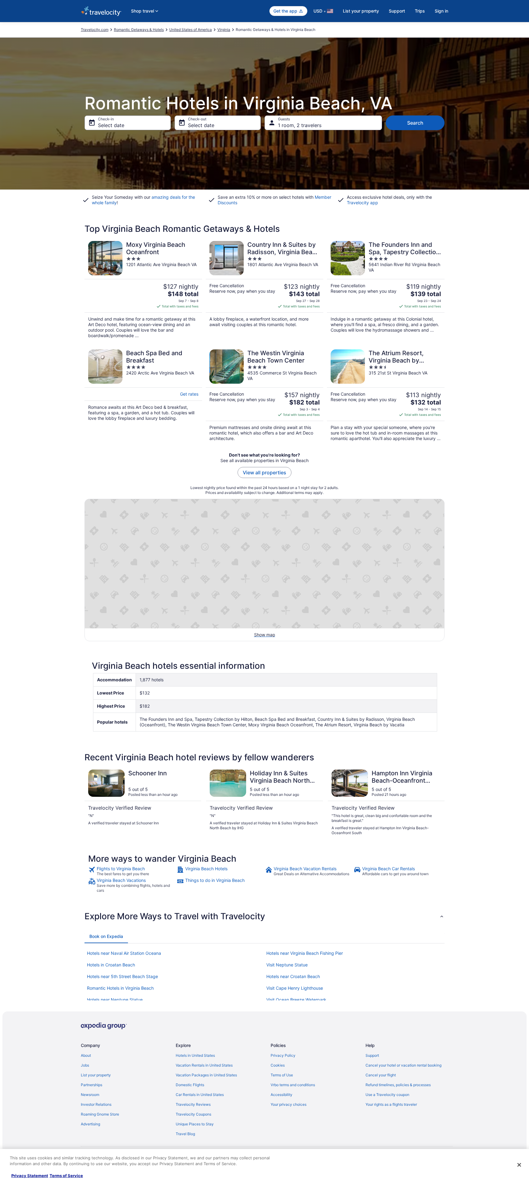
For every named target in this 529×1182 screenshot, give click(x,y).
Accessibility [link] (281, 1094)
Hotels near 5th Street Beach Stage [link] (122, 976)
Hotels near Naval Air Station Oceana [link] (124, 953)
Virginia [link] (223, 29)
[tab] (106, 936)
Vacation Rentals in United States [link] (204, 1065)
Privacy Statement (29, 1175)
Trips (420, 10)
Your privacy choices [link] (288, 1104)
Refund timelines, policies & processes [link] (398, 1084)
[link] (131, 871)
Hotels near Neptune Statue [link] (115, 999)
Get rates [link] (189, 394)
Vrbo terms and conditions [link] (293, 1084)
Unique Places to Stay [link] (195, 1124)
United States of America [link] (190, 29)
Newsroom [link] (90, 1094)
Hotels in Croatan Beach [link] (111, 964)
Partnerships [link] (91, 1084)
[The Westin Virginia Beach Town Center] (264, 395)
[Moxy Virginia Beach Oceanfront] (143, 289)
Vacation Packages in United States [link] (206, 1075)
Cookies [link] (278, 1065)
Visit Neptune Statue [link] (287, 964)
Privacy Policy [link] (283, 1055)
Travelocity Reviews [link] (193, 1104)
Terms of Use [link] (282, 1075)
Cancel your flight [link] (381, 1075)
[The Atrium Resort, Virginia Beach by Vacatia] (386, 395)
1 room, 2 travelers (299, 125)
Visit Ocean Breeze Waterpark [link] (296, 999)
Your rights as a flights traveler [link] (391, 1104)
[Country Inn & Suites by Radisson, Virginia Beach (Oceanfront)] (264, 289)
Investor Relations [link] (96, 1104)
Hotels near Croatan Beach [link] (293, 976)
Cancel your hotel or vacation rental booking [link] (403, 1065)
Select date (111, 125)
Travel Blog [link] (185, 1133)
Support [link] (372, 1055)
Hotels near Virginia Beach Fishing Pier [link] (304, 953)
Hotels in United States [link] (195, 1055)
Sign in (441, 10)
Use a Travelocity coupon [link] (387, 1094)
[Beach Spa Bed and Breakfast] (143, 395)
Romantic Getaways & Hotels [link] (139, 29)
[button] (264, 916)
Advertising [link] (90, 1124)
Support (397, 10)
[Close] (519, 1165)
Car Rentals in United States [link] (200, 1094)
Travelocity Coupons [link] (193, 1114)
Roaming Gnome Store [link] (100, 1114)
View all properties (264, 472)
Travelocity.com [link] (94, 29)
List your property (361, 10)
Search (415, 123)
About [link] (86, 1055)
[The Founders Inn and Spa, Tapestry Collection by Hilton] (386, 289)
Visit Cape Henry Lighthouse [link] (294, 988)
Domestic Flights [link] (190, 1084)
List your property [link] (96, 1075)
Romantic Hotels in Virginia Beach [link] (120, 988)
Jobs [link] (85, 1065)
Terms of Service (66, 1175)
